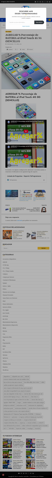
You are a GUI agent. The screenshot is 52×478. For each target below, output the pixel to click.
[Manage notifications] (3, 475)
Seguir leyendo (26, 26)
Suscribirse (39, 22)
